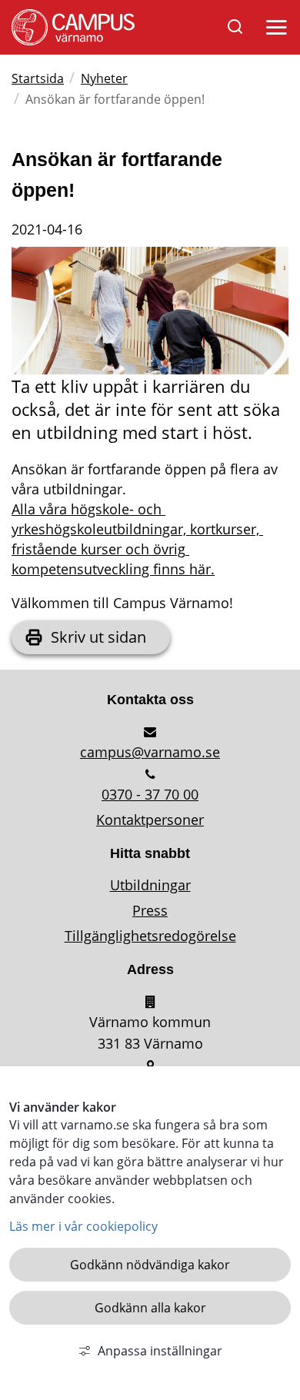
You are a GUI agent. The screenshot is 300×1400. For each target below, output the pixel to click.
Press (150, 910)
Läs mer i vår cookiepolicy (83, 1226)
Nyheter (104, 78)
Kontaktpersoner (150, 819)
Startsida (38, 78)
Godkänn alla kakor (150, 1307)
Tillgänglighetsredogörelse (150, 935)
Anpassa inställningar (160, 1350)
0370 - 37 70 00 (150, 794)
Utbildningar (150, 885)
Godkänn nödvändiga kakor (150, 1264)
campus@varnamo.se (150, 752)
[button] (273, 30)
